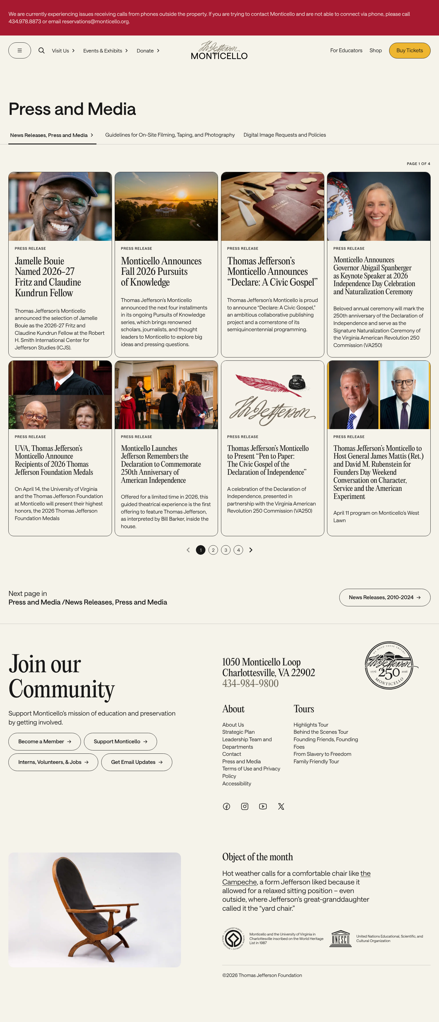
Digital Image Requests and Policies (285, 135)
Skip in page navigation (41, 77)
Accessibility (236, 784)
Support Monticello (117, 741)
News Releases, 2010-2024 (381, 597)
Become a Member (41, 741)
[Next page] (251, 550)
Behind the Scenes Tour (321, 732)
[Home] (219, 50)
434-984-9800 (250, 684)
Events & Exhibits (102, 50)
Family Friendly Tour (316, 761)
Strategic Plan (238, 732)
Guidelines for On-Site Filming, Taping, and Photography (170, 135)
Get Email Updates (133, 762)
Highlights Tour (311, 725)
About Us (233, 725)
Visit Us (60, 50)
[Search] (41, 50)
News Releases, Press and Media (49, 135)
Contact (231, 754)
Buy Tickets (410, 50)
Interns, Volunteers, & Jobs (49, 762)
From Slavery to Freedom (322, 754)
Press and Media (241, 761)
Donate (145, 50)
